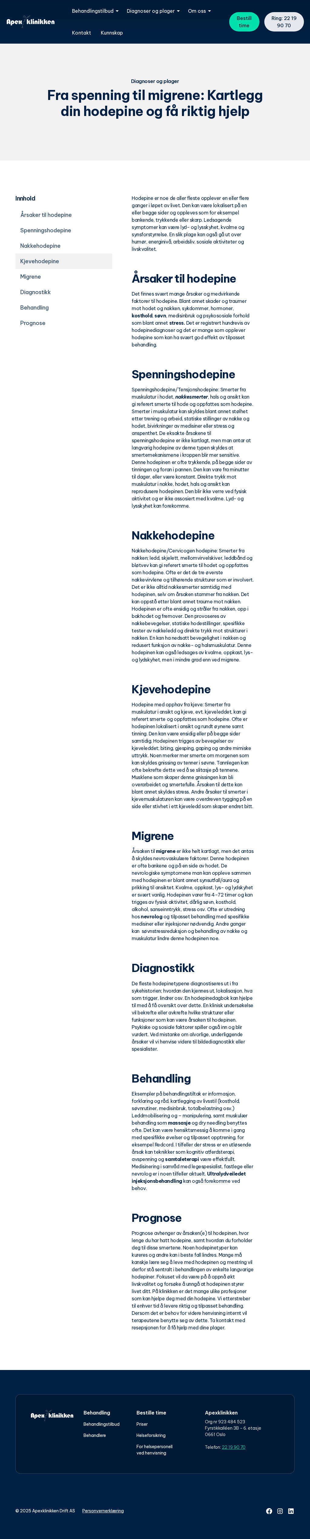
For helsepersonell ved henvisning (155, 1450)
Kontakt (81, 33)
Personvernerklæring (103, 1511)
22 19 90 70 (234, 1447)
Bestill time (244, 21)
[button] (94, 11)
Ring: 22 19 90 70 (284, 21)
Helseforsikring (151, 1435)
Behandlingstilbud (102, 1424)
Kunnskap (112, 33)
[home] (30, 21)
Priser (142, 1424)
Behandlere (95, 1435)
